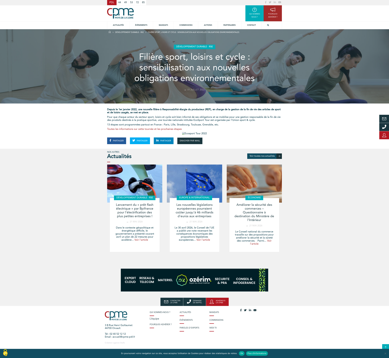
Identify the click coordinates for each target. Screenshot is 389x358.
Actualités (118, 25)
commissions (186, 25)
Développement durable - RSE (129, 32)
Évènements (141, 25)
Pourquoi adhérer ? (161, 325)
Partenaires (229, 25)
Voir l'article (141, 240)
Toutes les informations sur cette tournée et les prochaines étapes (144, 129)
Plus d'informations (257, 353)
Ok (241, 353)
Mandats (163, 25)
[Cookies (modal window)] (5, 353)
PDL (111, 2)
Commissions (216, 320)
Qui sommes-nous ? (160, 312)
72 (137, 2)
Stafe (122, 343)
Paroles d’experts (189, 328)
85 (143, 2)
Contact (251, 25)
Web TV (213, 328)
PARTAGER (118, 141)
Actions (208, 25)
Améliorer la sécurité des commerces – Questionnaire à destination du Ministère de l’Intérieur (254, 212)
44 (119, 2)
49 (125, 2)
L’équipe (154, 319)
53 (131, 2)
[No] (385, 353)
